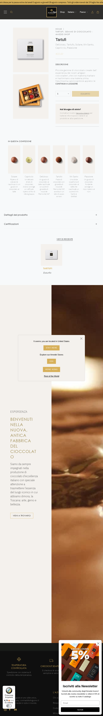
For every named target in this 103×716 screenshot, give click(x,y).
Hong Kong (51, 369)
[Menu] (13, 687)
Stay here (51, 348)
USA (51, 361)
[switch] (9, 705)
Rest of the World (51, 376)
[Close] (81, 338)
